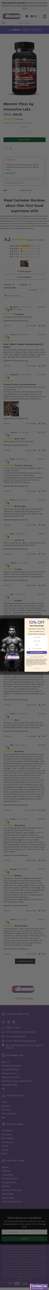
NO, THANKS (37, 668)
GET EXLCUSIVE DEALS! (37, 652)
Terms (31, 665)
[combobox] (30, 648)
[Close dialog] (47, 619)
